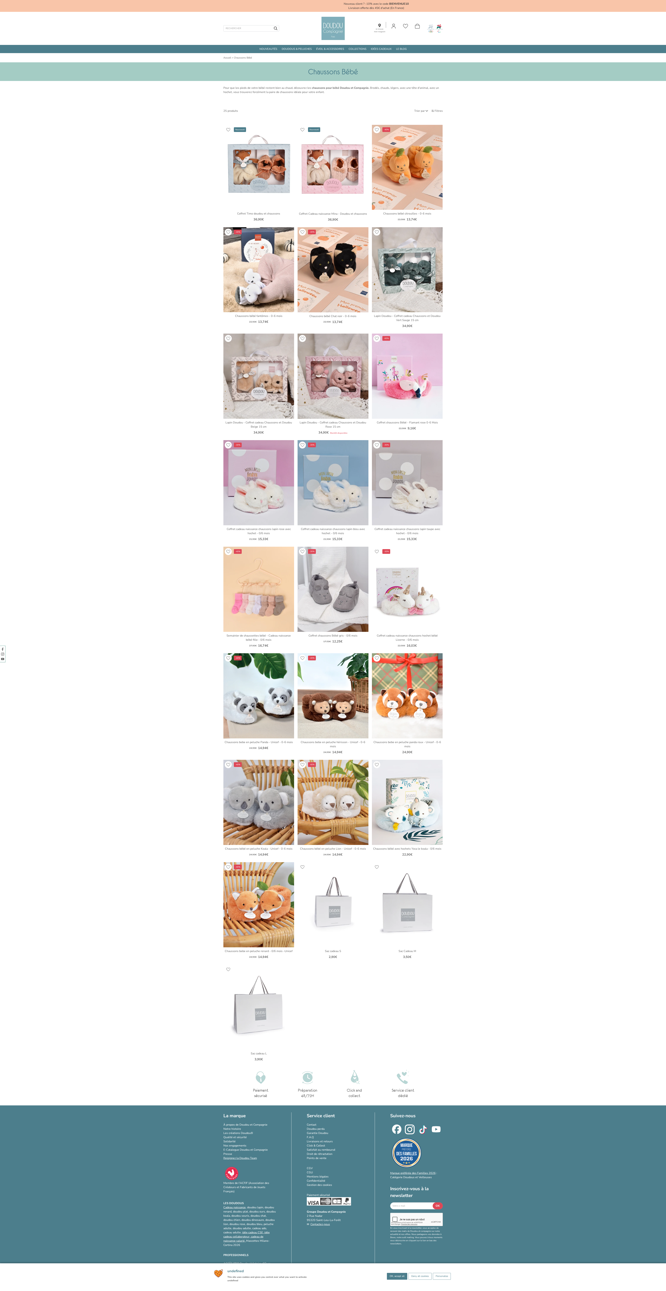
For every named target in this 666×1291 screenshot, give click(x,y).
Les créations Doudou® (238, 1133)
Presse (227, 1154)
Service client (321, 1116)
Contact (311, 1125)
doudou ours (257, 1212)
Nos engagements (234, 1146)
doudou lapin (255, 1207)
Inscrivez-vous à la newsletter (409, 1192)
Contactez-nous (320, 1224)
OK (438, 1206)
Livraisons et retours (320, 1141)
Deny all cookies (420, 1276)
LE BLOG (401, 49)
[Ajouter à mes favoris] (228, 129)
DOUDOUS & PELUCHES (297, 49)
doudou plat (240, 1212)
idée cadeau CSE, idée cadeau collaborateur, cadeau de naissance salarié (246, 1237)
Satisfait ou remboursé (321, 1150)
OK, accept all (397, 1276)
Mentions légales (318, 1177)
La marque (234, 1116)
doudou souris (240, 1216)
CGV (310, 1168)
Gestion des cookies (319, 1185)
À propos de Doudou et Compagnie (245, 1125)
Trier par (419, 111)
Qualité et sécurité (235, 1137)
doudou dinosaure (253, 1220)
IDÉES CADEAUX (381, 49)
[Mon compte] (394, 26)
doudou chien (231, 1220)
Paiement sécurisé (318, 1195)
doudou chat (258, 1216)
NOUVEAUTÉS (268, 49)
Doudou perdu (316, 1129)
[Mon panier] (417, 26)
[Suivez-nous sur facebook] (2, 649)
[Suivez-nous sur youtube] (2, 659)
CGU (310, 1172)
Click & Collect (316, 1146)
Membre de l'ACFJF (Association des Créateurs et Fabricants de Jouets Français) (246, 1187)
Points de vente (316, 1158)
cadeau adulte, (232, 1232)
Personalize (442, 1276)
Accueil (227, 57)
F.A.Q (310, 1137)
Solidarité (229, 1141)
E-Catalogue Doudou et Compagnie (245, 1150)
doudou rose (237, 1224)
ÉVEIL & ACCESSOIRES (330, 49)
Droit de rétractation (319, 1154)
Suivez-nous (403, 1116)
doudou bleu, (255, 1224)
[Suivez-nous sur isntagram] (2, 654)
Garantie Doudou (317, 1133)
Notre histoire (232, 1129)
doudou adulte (242, 1228)
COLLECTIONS (357, 49)
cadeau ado (259, 1228)
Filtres (439, 111)
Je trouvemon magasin (379, 30)
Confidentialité (316, 1181)
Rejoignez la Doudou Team (240, 1158)
